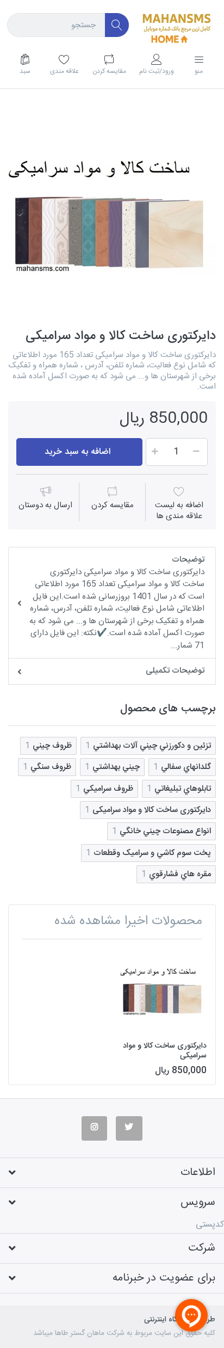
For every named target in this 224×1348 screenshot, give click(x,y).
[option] (112, 214)
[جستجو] (117, 25)
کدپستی (210, 1224)
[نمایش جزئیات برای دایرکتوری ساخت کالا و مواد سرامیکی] (163, 990)
